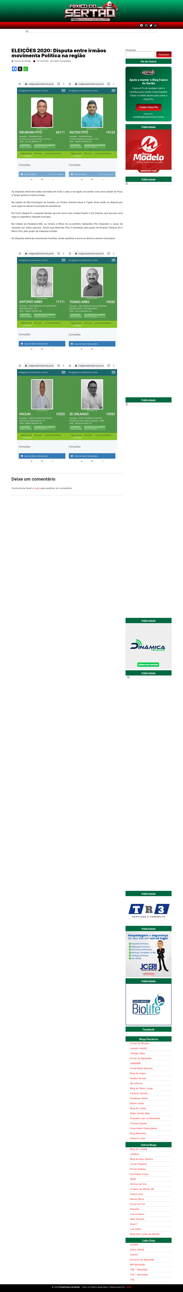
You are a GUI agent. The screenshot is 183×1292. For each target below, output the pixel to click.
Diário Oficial (137, 1249)
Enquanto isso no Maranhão (145, 1118)
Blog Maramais (138, 1133)
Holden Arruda (138, 1078)
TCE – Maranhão (139, 1274)
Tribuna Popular (138, 1123)
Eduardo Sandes (139, 1093)
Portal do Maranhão (141, 1058)
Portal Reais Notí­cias (141, 1068)
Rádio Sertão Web (140, 1113)
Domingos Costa (139, 1174)
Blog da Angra (138, 1073)
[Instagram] (146, 25)
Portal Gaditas (138, 1169)
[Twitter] (151, 25)
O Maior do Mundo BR (142, 1189)
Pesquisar (131, 50)
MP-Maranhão (137, 1264)
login (37, 488)
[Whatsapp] (156, 25)
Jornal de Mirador (139, 1043)
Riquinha (134, 1209)
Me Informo (136, 1083)
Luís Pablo (135, 1229)
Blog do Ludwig (138, 1149)
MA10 (133, 1179)
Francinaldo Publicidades (143, 1128)
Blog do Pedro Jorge (141, 1088)
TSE (132, 1279)
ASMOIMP (135, 1063)
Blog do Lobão (138, 1108)
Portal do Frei (137, 1204)
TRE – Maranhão (139, 1269)
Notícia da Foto (138, 1184)
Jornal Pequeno (138, 1164)
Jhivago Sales (137, 1053)
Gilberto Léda (137, 1138)
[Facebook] (142, 25)
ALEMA (134, 1244)
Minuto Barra (137, 1199)
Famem (134, 1254)
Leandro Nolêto (138, 1048)
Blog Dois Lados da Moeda (144, 1234)
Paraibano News (139, 1098)
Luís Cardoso (137, 1214)
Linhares (134, 1154)
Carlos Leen (136, 1194)
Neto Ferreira (137, 1219)
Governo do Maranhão (142, 1259)
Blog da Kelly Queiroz (141, 1159)
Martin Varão (137, 1103)
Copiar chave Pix (148, 107)
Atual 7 (134, 1224)
